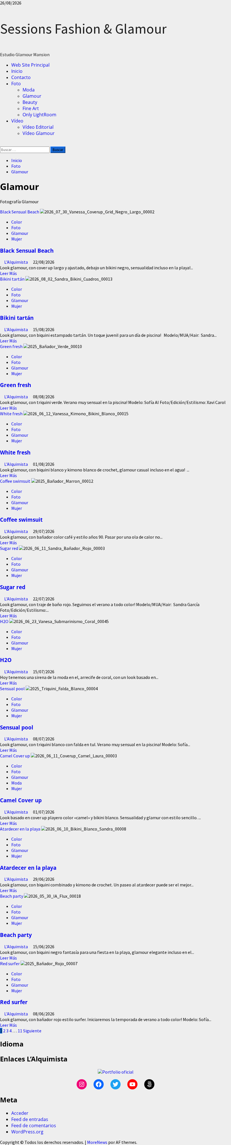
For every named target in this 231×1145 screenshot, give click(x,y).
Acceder (19, 1113)
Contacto (21, 77)
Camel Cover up (15, 756)
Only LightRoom (39, 115)
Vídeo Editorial (38, 127)
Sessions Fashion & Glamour (83, 29)
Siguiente (32, 1030)
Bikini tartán (12, 279)
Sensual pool (12, 688)
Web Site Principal (30, 65)
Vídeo (17, 121)
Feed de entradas (29, 1119)
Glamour (32, 96)
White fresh (11, 413)
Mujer (16, 239)
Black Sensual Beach (19, 212)
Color (16, 222)
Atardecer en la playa (20, 829)
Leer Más (8, 273)
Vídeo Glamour (39, 133)
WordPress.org (27, 1132)
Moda (29, 90)
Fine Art (31, 108)
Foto (16, 83)
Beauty (30, 102)
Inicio (17, 71)
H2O (4, 621)
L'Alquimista (16, 262)
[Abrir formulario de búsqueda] (1, 144)
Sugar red (9, 548)
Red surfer (10, 963)
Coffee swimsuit (15, 481)
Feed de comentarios (33, 1125)
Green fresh (11, 346)
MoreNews (97, 1142)
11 (20, 1030)
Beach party (11, 896)
